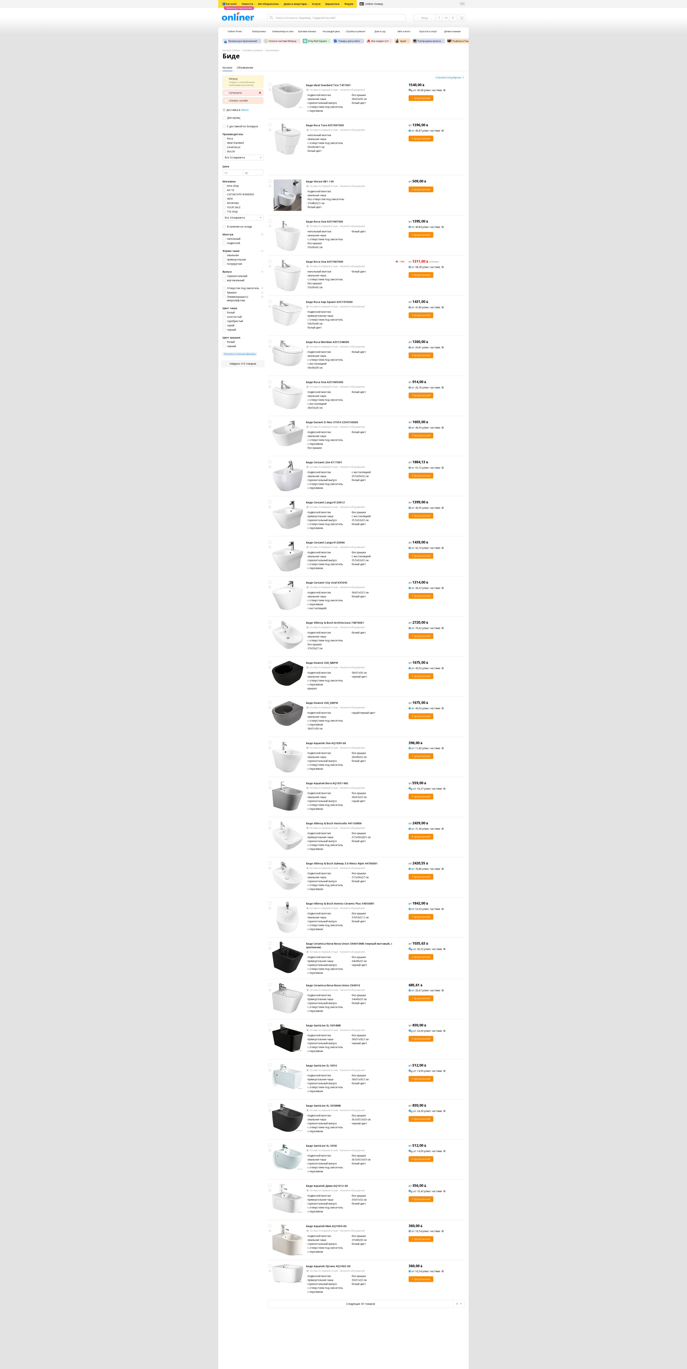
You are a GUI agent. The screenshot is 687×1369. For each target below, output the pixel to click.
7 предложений (421, 395)
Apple (403, 41)
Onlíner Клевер (374, 4)
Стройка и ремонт (252, 50)
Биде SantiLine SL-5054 (321, 1065)
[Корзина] (461, 17)
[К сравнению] (269, 84)
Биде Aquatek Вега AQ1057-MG (327, 783)
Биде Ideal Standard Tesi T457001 (328, 85)
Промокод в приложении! (242, 41)
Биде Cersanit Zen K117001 (324, 462)
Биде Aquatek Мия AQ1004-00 (326, 1226)
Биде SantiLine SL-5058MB (323, 1105)
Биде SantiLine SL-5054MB (323, 1025)
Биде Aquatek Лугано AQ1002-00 (328, 1266)
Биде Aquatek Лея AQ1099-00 (326, 743)
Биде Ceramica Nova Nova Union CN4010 (333, 985)
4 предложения (421, 138)
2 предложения (421, 189)
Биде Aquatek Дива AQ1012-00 (327, 1185)
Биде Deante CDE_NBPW (322, 662)
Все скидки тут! (380, 41)
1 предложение (421, 98)
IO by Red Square (317, 41)
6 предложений (421, 836)
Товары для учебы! (349, 41)
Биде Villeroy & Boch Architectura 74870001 (335, 622)
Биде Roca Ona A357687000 (324, 261)
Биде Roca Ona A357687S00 (324, 221)
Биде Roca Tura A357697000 (325, 125)
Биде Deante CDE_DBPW (322, 703)
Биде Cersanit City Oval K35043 (326, 582)
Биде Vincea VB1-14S (320, 181)
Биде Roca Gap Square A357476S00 (329, 302)
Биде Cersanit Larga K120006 (325, 542)
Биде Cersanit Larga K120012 (325, 502)
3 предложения (421, 475)
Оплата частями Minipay (282, 41)
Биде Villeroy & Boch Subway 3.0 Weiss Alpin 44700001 (342, 863)
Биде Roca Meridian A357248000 (327, 342)
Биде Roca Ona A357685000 (324, 382)
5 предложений (421, 676)
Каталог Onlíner (231, 50)
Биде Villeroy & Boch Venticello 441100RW (334, 823)
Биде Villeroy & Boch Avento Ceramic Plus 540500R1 (340, 903)
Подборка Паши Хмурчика (467, 41)
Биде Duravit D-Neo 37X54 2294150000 (332, 422)
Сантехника (272, 50)
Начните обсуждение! (352, 89)
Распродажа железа (429, 41)
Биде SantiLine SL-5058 (321, 1145)
